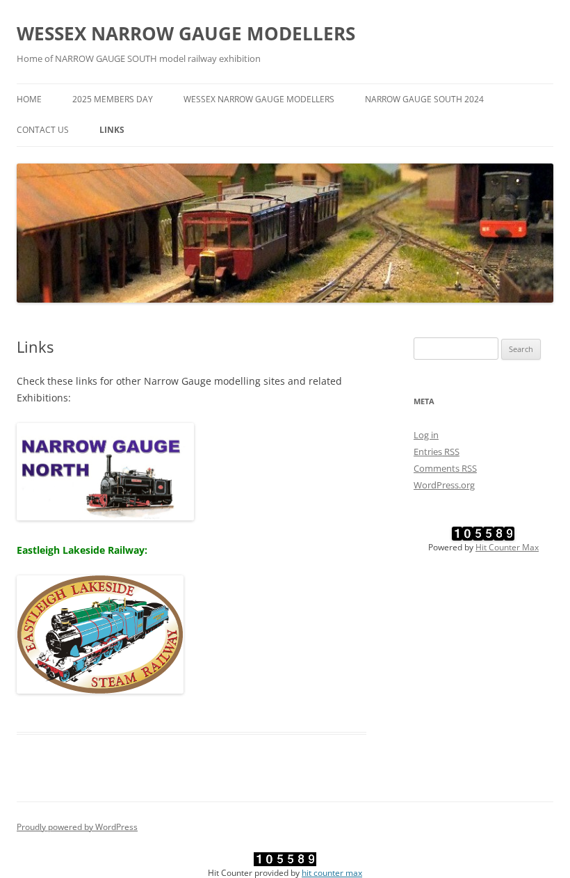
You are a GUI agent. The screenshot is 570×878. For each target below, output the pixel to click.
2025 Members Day (112, 99)
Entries (436, 451)
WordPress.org (444, 485)
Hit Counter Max (507, 547)
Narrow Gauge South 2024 (424, 99)
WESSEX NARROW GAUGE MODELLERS (186, 33)
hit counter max (332, 873)
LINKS (111, 130)
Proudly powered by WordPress (77, 827)
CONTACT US (43, 130)
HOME (29, 99)
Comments (445, 468)
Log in (426, 435)
